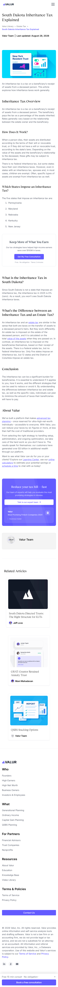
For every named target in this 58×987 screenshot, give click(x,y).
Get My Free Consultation (29, 256)
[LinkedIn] (4, 964)
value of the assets (16, 338)
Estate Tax (21, 26)
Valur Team (8, 35)
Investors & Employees (13, 795)
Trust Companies (10, 845)
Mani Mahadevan (24, 681)
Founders (6, 775)
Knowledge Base (10, 875)
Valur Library (7, 26)
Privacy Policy (9, 900)
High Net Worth (10, 785)
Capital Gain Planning (13, 820)
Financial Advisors (11, 840)
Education (7, 870)
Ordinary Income (10, 815)
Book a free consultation (29, 982)
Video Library (9, 880)
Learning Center (31, 459)
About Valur (8, 865)
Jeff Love (18, 623)
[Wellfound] (10, 964)
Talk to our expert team (27, 502)
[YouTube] (17, 964)
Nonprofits (7, 850)
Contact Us (29, 912)
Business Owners (10, 790)
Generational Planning (13, 810)
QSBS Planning (9, 824)
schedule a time (10, 466)
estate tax (33, 322)
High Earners (8, 780)
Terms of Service (10, 895)
